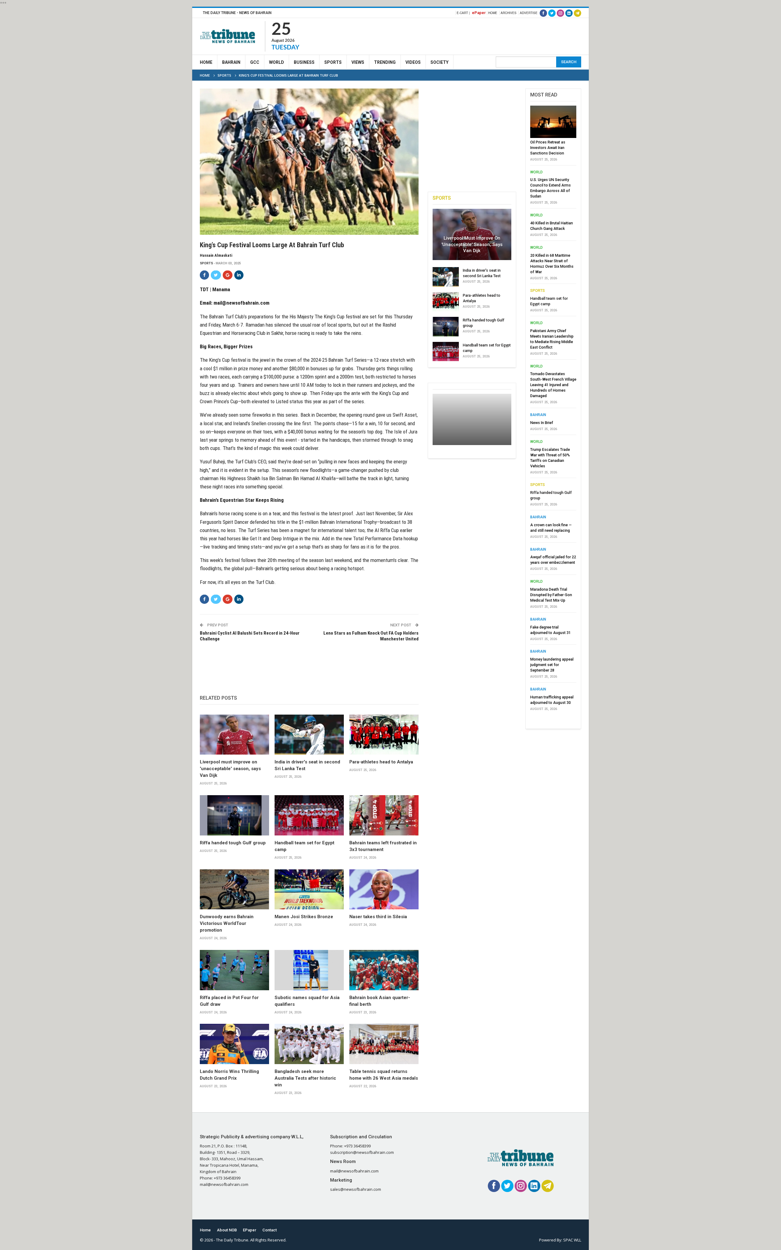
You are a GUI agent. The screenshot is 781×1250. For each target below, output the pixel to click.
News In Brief (541, 422)
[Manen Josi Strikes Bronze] (309, 889)
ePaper (479, 12)
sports (206, 263)
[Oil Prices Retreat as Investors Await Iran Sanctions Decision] (553, 122)
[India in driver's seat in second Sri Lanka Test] (309, 735)
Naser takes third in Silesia (378, 916)
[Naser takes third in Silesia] (384, 889)
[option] (553, 410)
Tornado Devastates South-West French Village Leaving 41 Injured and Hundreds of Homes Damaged (553, 384)
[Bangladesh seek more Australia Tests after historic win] (309, 1044)
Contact (269, 1230)
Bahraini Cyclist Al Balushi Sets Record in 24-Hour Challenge (250, 636)
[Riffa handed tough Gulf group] (234, 815)
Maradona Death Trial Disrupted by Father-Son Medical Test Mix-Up (551, 595)
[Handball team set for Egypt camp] (309, 815)
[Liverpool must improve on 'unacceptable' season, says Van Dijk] (234, 735)
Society (439, 62)
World (276, 62)
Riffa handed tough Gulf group (233, 843)
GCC (254, 62)
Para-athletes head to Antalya (381, 762)
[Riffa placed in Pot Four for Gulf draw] (234, 970)
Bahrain (231, 62)
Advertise (529, 13)
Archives (508, 13)
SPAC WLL (572, 1240)
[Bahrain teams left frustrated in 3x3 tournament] (384, 815)
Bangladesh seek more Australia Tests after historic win (305, 1078)
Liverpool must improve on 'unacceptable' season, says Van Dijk (230, 768)
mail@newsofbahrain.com (241, 303)
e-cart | (463, 13)
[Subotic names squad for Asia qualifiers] (309, 970)
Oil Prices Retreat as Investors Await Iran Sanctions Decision (547, 147)
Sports (333, 62)
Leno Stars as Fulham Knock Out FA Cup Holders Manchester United (370, 636)
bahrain (538, 415)
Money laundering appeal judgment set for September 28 (552, 664)
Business (304, 62)
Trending (385, 62)
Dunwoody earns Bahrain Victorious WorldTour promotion (227, 923)
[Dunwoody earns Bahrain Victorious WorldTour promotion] (234, 889)
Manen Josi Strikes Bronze (304, 916)
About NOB (227, 1230)
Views (357, 62)
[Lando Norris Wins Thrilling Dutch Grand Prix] (234, 1044)
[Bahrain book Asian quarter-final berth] (384, 970)
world (536, 172)
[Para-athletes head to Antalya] (384, 735)
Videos (413, 62)
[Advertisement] (470, 35)
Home (492, 13)
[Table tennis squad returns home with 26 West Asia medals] (384, 1044)
